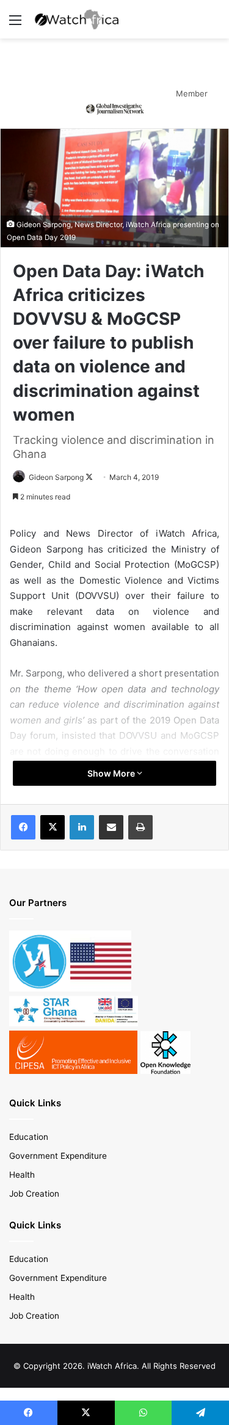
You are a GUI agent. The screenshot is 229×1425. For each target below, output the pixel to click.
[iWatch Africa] (79, 19)
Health (22, 1175)
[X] (52, 827)
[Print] (140, 827)
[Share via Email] (111, 827)
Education (28, 1137)
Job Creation (34, 1193)
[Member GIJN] (114, 108)
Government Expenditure (58, 1156)
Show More (112, 773)
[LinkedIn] (82, 827)
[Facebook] (23, 827)
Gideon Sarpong (56, 477)
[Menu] (15, 24)
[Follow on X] (89, 477)
